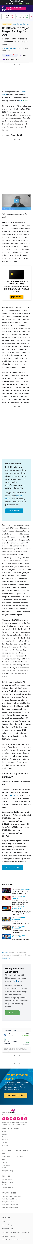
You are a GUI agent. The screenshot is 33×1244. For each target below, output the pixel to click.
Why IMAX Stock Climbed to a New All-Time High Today (20, 892)
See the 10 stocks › (13, 868)
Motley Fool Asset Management (11, 1196)
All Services (5, 1154)
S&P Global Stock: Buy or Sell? (21, 939)
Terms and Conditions (8, 1236)
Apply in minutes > (16, 297)
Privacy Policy (6, 1221)
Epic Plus (4, 1162)
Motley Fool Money (7, 1170)
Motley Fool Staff (10, 49)
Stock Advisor (6, 1156)
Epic (3, 1159)
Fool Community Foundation (10, 1204)
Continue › (12, 1013)
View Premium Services (15, 1095)
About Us (5, 1131)
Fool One (4, 1168)
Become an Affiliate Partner (10, 1207)
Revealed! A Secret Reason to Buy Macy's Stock (21, 931)
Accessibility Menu (16, 1)
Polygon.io (23, 1124)
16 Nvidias (17, 981)
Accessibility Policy (7, 1228)
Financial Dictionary (7, 1187)
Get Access (6, 1045)
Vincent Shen (11, 954)
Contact (4, 1142)
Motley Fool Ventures (8, 1201)
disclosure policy (6, 958)
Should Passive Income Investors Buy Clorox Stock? (20, 922)
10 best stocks (13, 795)
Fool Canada (19, 1156)
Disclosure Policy (7, 1225)
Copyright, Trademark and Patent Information (15, 1232)
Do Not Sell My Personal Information (12, 1240)
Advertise (5, 1145)
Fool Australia (20, 1154)
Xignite (16, 1124)
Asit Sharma (5, 952)
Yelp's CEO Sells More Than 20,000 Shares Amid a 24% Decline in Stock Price (20, 902)
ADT (20, 101)
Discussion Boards (7, 1182)
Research (5, 1137)
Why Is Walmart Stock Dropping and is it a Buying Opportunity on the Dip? (21, 913)
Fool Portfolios (6, 1165)
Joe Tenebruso (25, 889)
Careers (4, 1134)
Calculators (5, 1185)
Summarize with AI (11, 59)
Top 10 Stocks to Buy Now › (14, 8)
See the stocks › (14, 510)
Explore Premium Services (21, 24)
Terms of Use (6, 1217)
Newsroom (5, 1139)
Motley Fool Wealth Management (11, 1199)
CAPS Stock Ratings (8, 1179)
